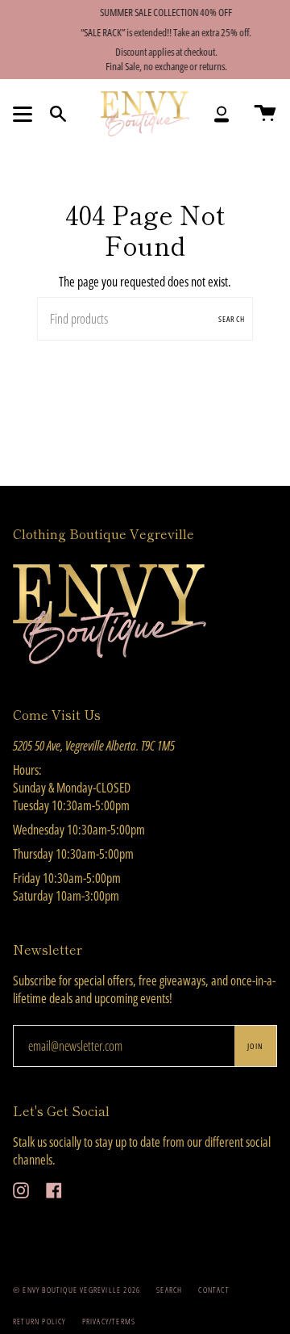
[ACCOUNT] (221, 114)
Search (231, 318)
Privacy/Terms (109, 1321)
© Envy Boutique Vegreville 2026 (76, 1289)
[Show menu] (25, 114)
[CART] (265, 114)
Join (255, 1046)
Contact (213, 1289)
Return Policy (39, 1321)
